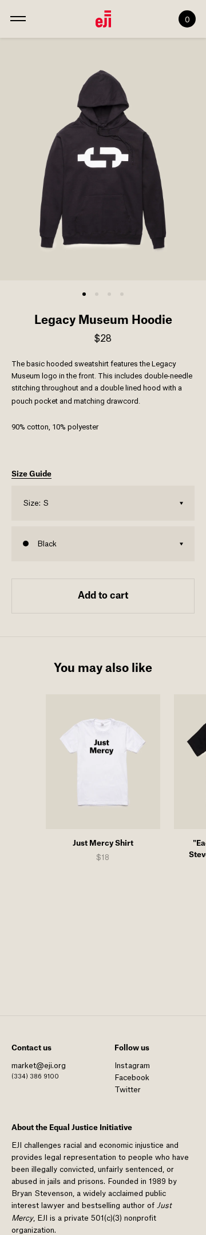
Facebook (131, 1077)
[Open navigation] (18, 19)
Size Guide (31, 474)
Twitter (127, 1089)
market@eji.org (38, 1065)
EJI (16, 1145)
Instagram (132, 1065)
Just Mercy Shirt (103, 843)
